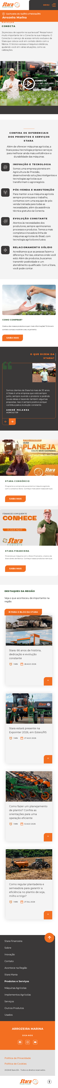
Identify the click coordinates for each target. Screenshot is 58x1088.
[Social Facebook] (20, 1042)
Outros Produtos (14, 1008)
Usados (9, 1015)
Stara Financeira (13, 941)
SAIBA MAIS (15, 498)
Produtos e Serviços (17, 981)
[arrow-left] (3, 102)
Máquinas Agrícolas (15, 988)
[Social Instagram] (27, 1042)
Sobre (8, 947)
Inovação (10, 954)
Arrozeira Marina (14, 17)
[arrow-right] (54, 102)
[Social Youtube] (35, 1042)
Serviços (9, 1001)
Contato (9, 961)
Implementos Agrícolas (18, 994)
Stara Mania (11, 974)
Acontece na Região (16, 968)
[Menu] (54, 5)
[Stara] (11, 5)
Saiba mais (12, 338)
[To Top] (49, 938)
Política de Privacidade (18, 1058)
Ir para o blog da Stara (23, 612)
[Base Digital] (49, 1081)
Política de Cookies (16, 1063)
